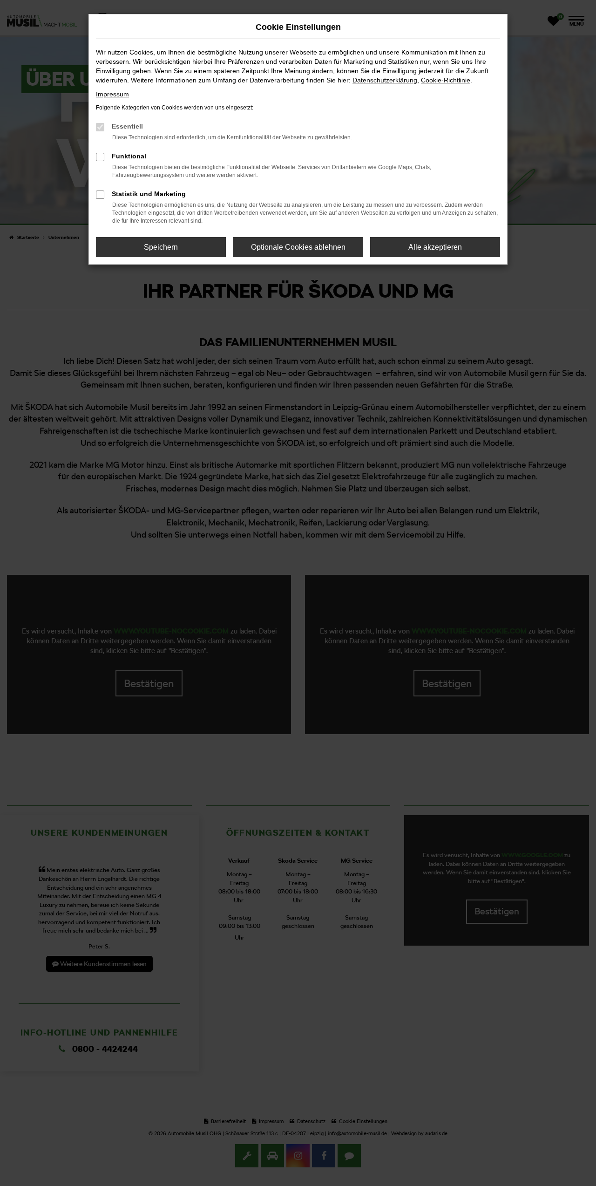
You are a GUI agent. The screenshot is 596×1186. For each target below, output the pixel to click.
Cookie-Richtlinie (445, 80)
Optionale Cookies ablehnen (298, 247)
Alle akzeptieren (435, 247)
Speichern (161, 247)
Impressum (112, 94)
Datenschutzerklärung (384, 80)
